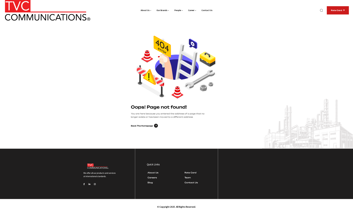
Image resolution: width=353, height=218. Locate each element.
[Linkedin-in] (89, 184)
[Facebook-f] (84, 184)
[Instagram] (95, 184)
